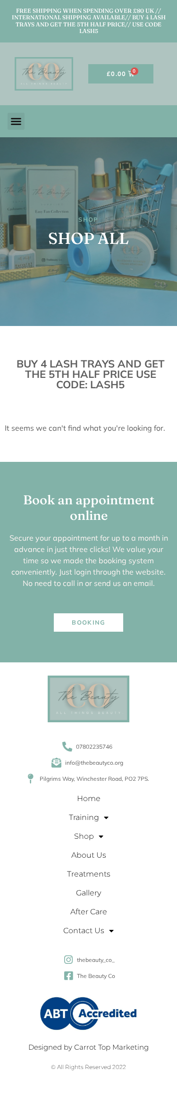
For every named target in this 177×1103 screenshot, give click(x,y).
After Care (88, 911)
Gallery (88, 892)
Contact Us (83, 930)
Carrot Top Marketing (111, 1047)
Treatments (88, 873)
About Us (88, 855)
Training (84, 817)
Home (89, 798)
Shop (84, 836)
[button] (16, 121)
